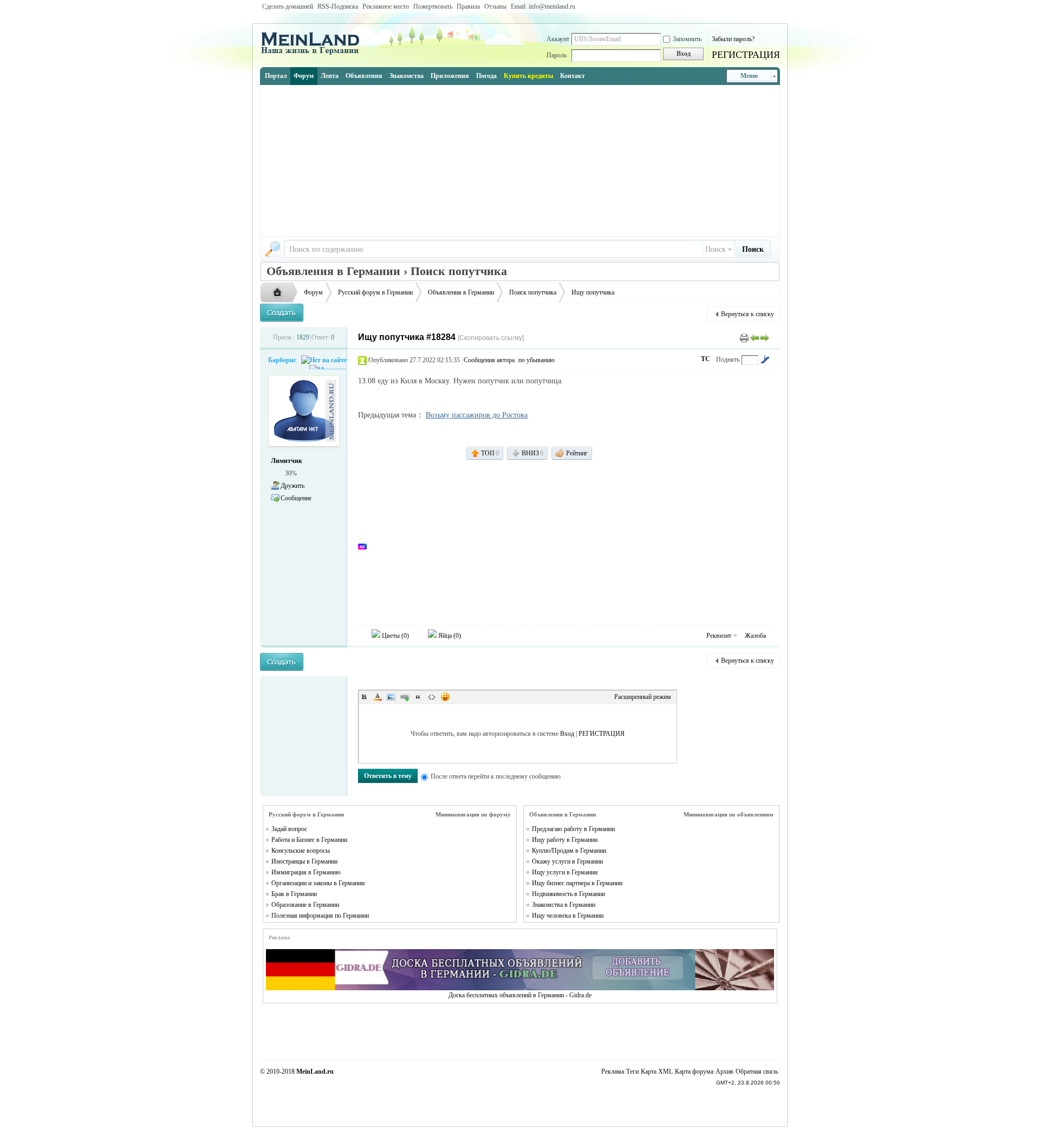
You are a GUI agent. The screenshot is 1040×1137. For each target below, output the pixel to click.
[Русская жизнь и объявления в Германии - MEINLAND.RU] (314, 53)
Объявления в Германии (461, 292)
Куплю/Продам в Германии (569, 850)
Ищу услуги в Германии (564, 872)
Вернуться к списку (747, 314)
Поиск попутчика (532, 292)
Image (391, 696)
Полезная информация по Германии (320, 915)
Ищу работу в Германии (564, 840)
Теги (632, 1071)
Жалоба (755, 635)
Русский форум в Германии (375, 292)
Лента (330, 76)
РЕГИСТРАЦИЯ (746, 54)
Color (377, 696)
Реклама (612, 1071)
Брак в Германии (294, 894)
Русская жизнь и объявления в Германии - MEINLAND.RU (280, 293)
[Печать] (744, 337)
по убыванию (536, 360)
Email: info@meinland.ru (543, 6)
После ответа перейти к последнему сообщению (496, 776)
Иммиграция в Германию (306, 872)
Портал (276, 76)
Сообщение (296, 498)
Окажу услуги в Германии (567, 861)
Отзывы (495, 6)
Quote (418, 696)
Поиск (715, 249)
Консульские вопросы (300, 850)
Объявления (364, 76)
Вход (567, 733)
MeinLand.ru (315, 1071)
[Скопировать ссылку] (491, 338)
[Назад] (754, 337)
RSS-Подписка (337, 6)
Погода (486, 76)
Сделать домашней (287, 6)
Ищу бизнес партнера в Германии (577, 883)
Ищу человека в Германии (567, 915)
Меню (749, 76)
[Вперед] (764, 337)
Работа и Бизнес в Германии (309, 840)
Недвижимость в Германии (568, 894)
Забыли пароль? (733, 39)
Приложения (450, 76)
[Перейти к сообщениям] (764, 359)
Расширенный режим (642, 697)
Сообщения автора (489, 360)
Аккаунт (558, 39)
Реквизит (718, 635)
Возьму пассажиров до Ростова (477, 415)
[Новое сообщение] (281, 313)
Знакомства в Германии (563, 905)
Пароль (557, 55)
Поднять (727, 359)
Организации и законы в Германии (318, 883)
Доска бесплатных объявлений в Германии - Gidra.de (520, 995)
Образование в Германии (305, 905)
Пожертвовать (432, 6)
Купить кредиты (528, 76)
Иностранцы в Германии (304, 861)
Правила (468, 6)
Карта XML (657, 1071)
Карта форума (694, 1071)
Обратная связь (757, 1071)
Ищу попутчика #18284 (407, 337)
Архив (724, 1071)
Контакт (572, 76)
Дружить (292, 485)
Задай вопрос (289, 829)
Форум (304, 76)
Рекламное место (385, 6)
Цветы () (394, 635)
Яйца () (449, 635)
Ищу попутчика (592, 292)
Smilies (445, 696)
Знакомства (406, 76)
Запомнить (687, 39)
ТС (705, 359)
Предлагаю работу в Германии (573, 829)
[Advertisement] (520, 161)
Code (431, 696)
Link (404, 696)
